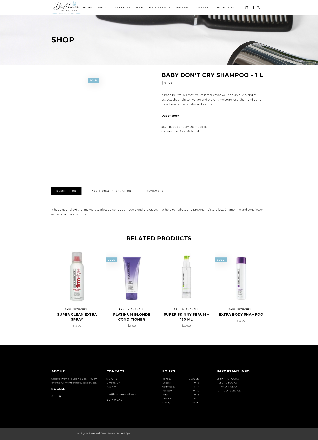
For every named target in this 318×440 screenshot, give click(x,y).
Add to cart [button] (77, 326)
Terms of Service (229, 390)
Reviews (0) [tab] (156, 191)
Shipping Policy (228, 378)
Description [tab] (66, 191)
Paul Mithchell (189, 131)
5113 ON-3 (111, 378)
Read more (131, 326)
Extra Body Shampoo (241, 314)
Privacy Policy (227, 386)
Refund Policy (227, 382)
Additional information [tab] (111, 191)
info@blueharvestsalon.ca (121, 394)
